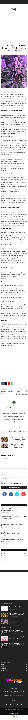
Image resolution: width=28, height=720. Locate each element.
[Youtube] (21, 704)
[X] (5, 383)
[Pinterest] (9, 383)
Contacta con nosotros (11, 711)
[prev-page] (13, 451)
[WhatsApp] (12, 383)
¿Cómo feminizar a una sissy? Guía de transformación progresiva (16, 637)
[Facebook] (2, 383)
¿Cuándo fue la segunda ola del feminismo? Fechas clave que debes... (16, 631)
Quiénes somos (20, 709)
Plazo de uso (19, 711)
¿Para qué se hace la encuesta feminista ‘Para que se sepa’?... (17, 620)
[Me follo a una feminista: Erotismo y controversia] (4, 432)
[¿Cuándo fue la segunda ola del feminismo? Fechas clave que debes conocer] (4, 632)
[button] (2, 2)
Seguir (10, 492)
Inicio (6, 709)
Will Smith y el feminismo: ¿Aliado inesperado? (7, 392)
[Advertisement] (14, 27)
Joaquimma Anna (14, 407)
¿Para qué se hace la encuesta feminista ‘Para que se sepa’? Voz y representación (17, 446)
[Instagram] (15, 421)
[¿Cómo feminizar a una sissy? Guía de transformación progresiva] (4, 638)
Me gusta (4, 492)
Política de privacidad (12, 709)
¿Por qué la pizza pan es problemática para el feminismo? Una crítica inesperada (21, 393)
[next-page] (15, 451)
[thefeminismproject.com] (14, 9)
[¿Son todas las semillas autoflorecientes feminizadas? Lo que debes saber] (4, 439)
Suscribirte (23, 492)
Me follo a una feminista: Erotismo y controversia (16, 607)
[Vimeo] (17, 704)
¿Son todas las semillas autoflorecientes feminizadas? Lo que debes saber (17, 439)
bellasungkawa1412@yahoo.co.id (17, 695)
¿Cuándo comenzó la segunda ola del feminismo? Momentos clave (16, 644)
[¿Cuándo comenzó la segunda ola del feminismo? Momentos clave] (4, 645)
